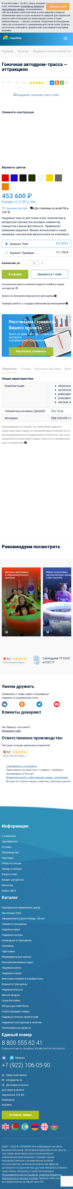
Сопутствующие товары (16, 1011)
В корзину (15, 274)
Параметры (9, 369)
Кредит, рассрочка (13, 879)
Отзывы (26, 369)
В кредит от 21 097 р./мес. (19, 201)
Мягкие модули (11, 995)
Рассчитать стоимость (31, 351)
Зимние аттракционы (14, 924)
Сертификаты (10, 841)
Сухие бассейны (11, 1000)
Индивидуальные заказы (16, 956)
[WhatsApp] (62, 83)
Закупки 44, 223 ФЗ (13, 1094)
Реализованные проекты (16, 1027)
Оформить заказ (55, 196)
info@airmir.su (14, 1080)
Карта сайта (9, 890)
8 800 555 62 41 (22, 1043)
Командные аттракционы (17, 940)
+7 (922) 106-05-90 (26, 1065)
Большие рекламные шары (17, 962)
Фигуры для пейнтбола (15, 1006)
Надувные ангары (12, 934)
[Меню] (65, 38)
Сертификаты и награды (21, 766)
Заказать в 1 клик (49, 274)
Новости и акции (11, 863)
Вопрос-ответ (10, 874)
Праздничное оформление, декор (21, 907)
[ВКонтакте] (52, 83)
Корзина (7, 1104)
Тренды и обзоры (12, 868)
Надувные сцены (11, 973)
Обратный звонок (16, 1075)
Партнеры (7, 857)
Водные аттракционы (14, 984)
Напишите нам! (11, 730)
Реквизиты (8, 1099)
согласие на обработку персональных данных (23, 8)
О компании (9, 836)
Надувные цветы (11, 967)
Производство (10, 852)
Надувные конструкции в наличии (22, 1022)
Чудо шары (8, 951)
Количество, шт (11, 263)
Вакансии (7, 885)
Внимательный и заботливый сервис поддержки (37, 777)
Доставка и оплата (17, 1085)
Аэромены (8, 945)
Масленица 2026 (11, 913)
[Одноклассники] (57, 83)
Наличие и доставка (48, 369)
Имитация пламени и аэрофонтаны (22, 978)
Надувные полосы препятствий (20, 1016)
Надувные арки (11, 929)
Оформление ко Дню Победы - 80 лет (23, 918)
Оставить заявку (20, 1115)
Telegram (20, 1057)
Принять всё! (57, 6)
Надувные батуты (12, 989)
